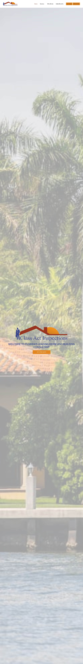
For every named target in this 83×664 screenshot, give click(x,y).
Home (35, 4)
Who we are (50, 4)
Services (42, 4)
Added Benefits (59, 4)
